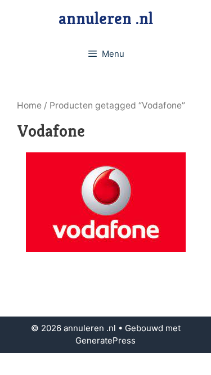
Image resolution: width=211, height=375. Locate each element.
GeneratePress (105, 340)
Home (29, 105)
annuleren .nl (106, 18)
